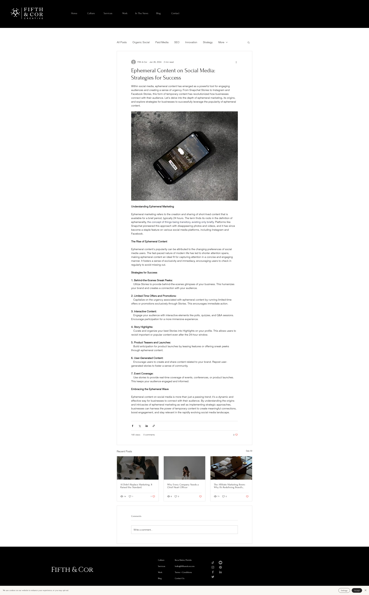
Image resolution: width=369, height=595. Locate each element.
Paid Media (162, 42)
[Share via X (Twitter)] (139, 425)
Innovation (191, 42)
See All (249, 451)
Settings (344, 590)
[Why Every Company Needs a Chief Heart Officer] (184, 468)
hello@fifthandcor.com (185, 566)
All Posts (122, 42)
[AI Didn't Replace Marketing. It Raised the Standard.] (138, 468)
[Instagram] (213, 567)
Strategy (208, 42)
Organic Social (141, 42)
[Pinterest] (220, 567)
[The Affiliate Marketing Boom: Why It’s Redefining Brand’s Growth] (231, 468)
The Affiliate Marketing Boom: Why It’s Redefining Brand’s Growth (229, 486)
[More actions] (236, 62)
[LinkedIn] (220, 572)
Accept (357, 590)
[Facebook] (213, 572)
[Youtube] (220, 562)
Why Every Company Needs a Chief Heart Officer (183, 486)
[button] (248, 42)
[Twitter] (213, 577)
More (221, 42)
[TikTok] (213, 562)
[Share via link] (153, 425)
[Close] (365, 590)
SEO (176, 42)
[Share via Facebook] (132, 425)
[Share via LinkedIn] (146, 425)
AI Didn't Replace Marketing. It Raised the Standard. (136, 486)
